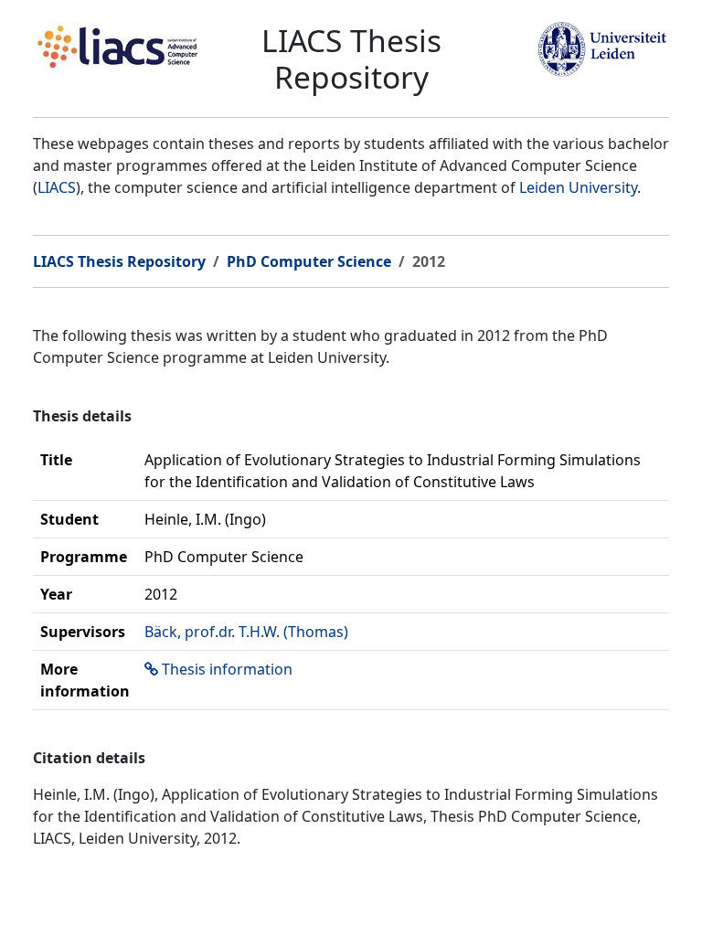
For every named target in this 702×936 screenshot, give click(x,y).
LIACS (56, 187)
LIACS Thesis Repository (119, 261)
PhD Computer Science (309, 261)
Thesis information (227, 669)
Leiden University (578, 187)
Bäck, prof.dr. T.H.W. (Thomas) (246, 632)
